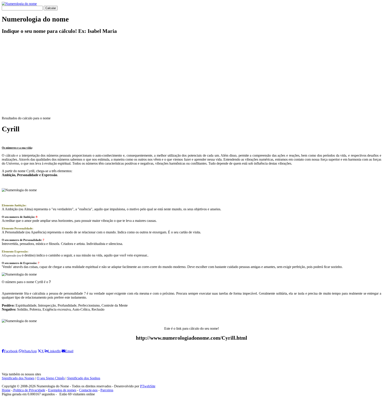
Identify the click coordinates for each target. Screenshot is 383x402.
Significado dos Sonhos (83, 378)
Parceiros (106, 390)
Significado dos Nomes (18, 378)
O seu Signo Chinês (51, 378)
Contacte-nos (88, 390)
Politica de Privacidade (28, 390)
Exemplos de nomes (62, 390)
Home (6, 390)
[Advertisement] (191, 79)
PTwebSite (147, 386)
